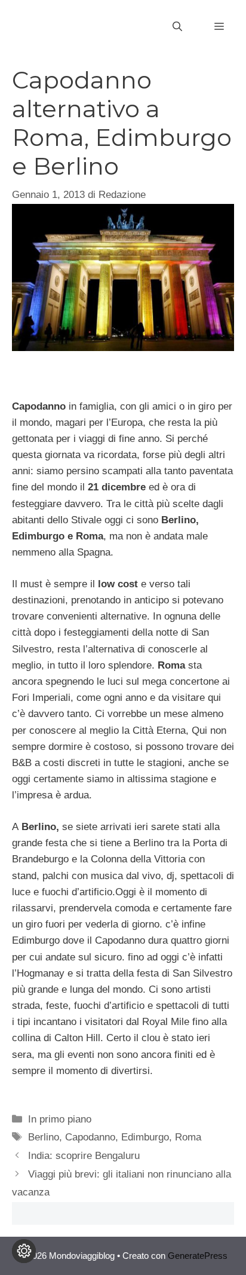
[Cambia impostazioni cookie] (24, 1251)
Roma (188, 1137)
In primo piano (59, 1119)
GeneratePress (197, 1255)
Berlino (43, 1137)
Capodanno (90, 1137)
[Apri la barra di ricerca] (177, 27)
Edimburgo (145, 1137)
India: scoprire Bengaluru (84, 1155)
